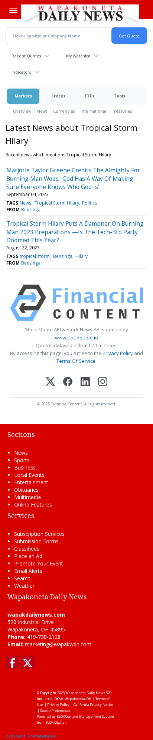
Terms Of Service (75, 361)
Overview (22, 111)
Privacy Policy (117, 353)
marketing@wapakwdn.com (58, 644)
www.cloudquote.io (76, 337)
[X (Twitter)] (50, 382)
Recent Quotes (26, 56)
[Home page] (80, 13)
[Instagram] (102, 382)
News (42, 111)
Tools (119, 96)
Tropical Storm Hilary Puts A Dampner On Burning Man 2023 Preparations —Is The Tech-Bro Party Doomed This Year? (75, 231)
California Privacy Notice (93, 704)
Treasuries (122, 111)
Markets (23, 96)
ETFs (89, 96)
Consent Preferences (31, 736)
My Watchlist (78, 56)
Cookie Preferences (55, 710)
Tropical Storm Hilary (57, 203)
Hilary (81, 256)
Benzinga (30, 209)
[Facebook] (67, 382)
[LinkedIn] (85, 382)
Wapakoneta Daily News (85, 692)
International (93, 111)
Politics (89, 203)
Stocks (58, 96)
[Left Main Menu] (13, 10)
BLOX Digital (55, 722)
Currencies (64, 111)
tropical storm (35, 256)
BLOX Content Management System (85, 716)
